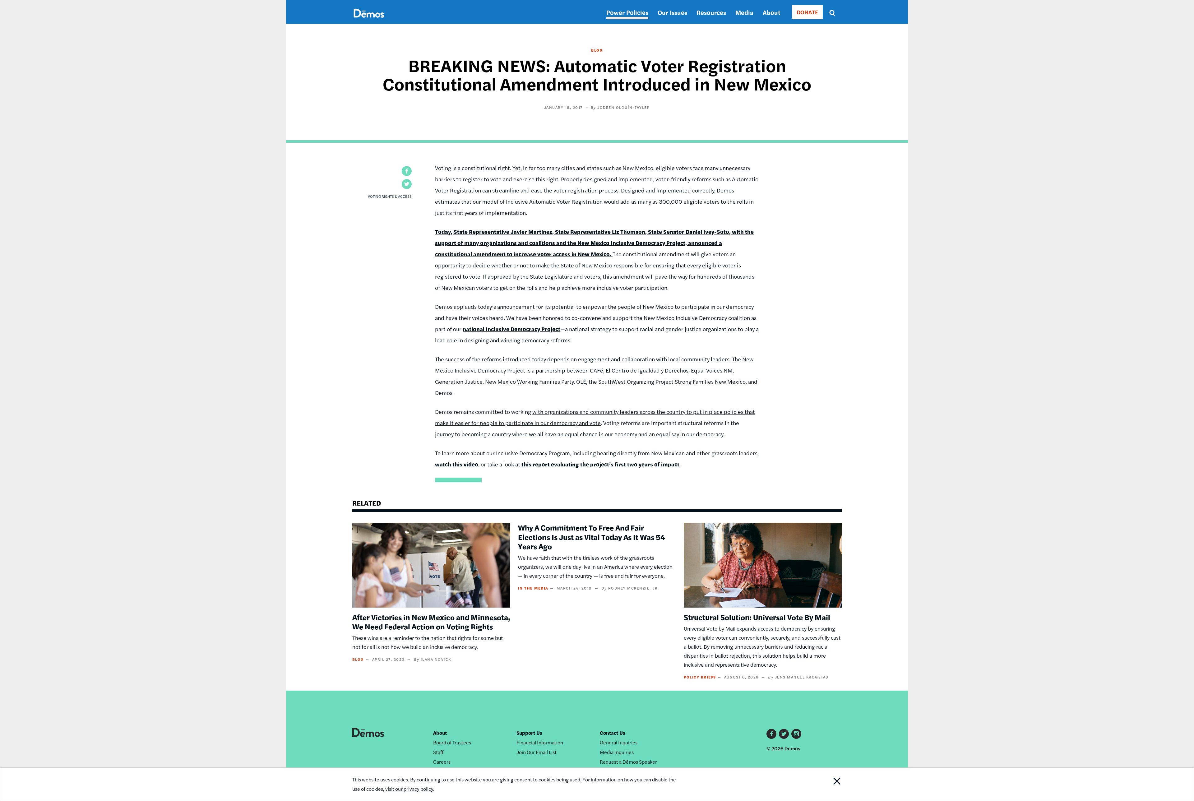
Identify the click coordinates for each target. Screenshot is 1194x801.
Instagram (796, 734)
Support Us (529, 732)
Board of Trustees (452, 742)
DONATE (807, 12)
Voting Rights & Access (390, 196)
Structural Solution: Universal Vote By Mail (757, 617)
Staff (438, 752)
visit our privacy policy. (409, 788)
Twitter (784, 734)
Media (744, 12)
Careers (442, 761)
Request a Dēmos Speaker (628, 761)
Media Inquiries (617, 752)
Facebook (771, 734)
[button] (407, 171)
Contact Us (612, 732)
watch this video (456, 464)
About (771, 12)
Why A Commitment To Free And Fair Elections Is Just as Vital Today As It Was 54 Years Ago (591, 536)
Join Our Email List (536, 752)
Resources (711, 12)
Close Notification (825, 784)
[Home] (369, 20)
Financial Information (539, 742)
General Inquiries (618, 742)
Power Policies (627, 12)
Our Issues (672, 12)
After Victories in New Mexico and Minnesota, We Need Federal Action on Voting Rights (431, 622)
